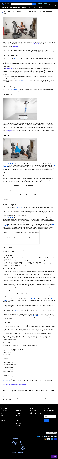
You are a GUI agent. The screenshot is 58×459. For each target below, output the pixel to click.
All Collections (4, 418)
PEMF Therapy (16, 7)
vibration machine (15, 89)
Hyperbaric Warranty (20, 425)
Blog (40, 7)
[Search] (34, 4)
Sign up (46, 420)
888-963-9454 (42, 3)
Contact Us (35, 7)
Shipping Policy (18, 417)
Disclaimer (18, 420)
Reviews (10, 0)
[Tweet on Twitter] (2, 14)
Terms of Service (19, 418)
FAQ (13, 0)
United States (51, 432)
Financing (22, 0)
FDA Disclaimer (18, 422)
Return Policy (17, 0)
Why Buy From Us (4, 0)
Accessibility (18, 413)
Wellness (23, 7)
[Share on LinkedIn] (2, 16)
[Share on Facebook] (2, 12)
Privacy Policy (18, 415)
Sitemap (3, 420)
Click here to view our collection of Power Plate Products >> (15, 384)
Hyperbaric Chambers (6, 7)
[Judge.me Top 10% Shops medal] (17, 447)
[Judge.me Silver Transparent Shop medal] (15, 443)
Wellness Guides (19, 426)
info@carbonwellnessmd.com (35, 412)
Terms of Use (18, 423)
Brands (29, 7)
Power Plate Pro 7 (17, 58)
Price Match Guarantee (20, 412)
